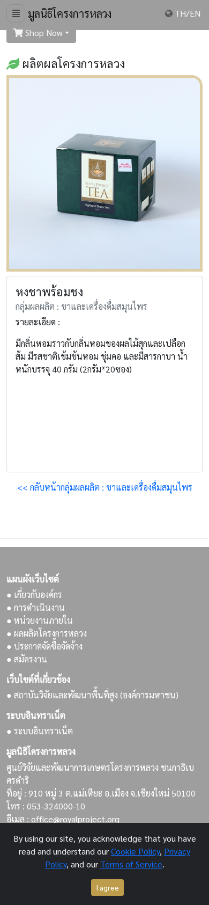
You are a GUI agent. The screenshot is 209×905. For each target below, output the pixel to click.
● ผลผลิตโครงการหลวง (46, 633)
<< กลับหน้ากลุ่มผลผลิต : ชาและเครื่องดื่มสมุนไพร (104, 487)
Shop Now (43, 32)
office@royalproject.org (75, 818)
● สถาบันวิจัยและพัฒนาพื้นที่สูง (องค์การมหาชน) (92, 694)
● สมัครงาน (26, 659)
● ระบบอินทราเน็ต (39, 730)
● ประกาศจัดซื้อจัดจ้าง (44, 646)
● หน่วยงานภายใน (39, 620)
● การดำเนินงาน (35, 607)
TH (180, 13)
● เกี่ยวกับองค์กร (34, 594)
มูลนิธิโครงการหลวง (68, 13)
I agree (107, 887)
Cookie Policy (135, 851)
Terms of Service (131, 864)
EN (195, 13)
